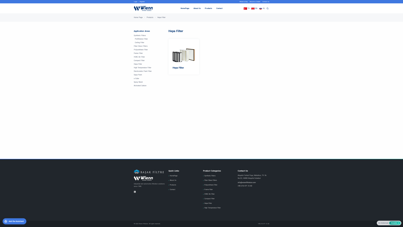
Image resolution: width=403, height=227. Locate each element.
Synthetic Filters (140, 35)
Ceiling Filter (139, 43)
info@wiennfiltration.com (247, 182)
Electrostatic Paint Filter (143, 71)
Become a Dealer (255, 1)
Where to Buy (243, 1)
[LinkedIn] (135, 192)
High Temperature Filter (142, 68)
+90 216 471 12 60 (245, 186)
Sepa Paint (138, 75)
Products (208, 8)
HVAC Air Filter (139, 57)
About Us (197, 8)
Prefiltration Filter (141, 39)
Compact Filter (139, 60)
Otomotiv (395, 223)
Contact (219, 8)
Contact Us (265, 1)
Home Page (138, 17)
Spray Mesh (138, 82)
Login (135, 1)
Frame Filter (138, 53)
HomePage (185, 8)
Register (142, 1)
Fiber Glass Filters (141, 46)
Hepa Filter (138, 64)
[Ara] (268, 8)
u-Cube (136, 78)
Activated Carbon (140, 86)
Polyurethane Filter (141, 50)
